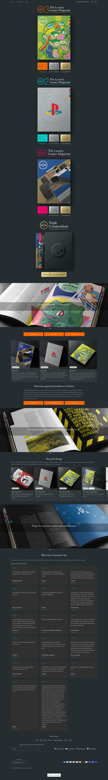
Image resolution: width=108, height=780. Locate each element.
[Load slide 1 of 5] (48, 328)
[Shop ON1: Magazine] (54, 180)
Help (37, 740)
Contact (45, 740)
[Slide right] (106, 481)
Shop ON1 (33, 334)
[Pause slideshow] (63, 328)
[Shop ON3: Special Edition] (54, 67)
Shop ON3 (74, 334)
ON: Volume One (17, 492)
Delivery (50, 740)
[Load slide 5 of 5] (57, 328)
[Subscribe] (37, 748)
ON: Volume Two (40, 492)
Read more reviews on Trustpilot (18, 563)
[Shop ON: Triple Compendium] (65, 67)
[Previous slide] (44, 328)
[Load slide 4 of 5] (55, 328)
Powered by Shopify (28, 768)
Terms (65, 740)
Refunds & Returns (58, 740)
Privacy (70, 740)
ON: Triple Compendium (90, 492)
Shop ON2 (54, 334)
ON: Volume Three (64, 492)
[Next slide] (60, 328)
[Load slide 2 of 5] (50, 328)
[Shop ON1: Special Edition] (54, 211)
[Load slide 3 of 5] (52, 328)
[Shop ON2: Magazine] (54, 109)
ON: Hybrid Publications (19, 768)
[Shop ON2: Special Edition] (54, 139)
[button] (13, 1)
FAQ (41, 740)
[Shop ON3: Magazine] (54, 37)
